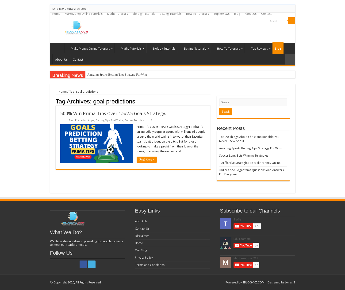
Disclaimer (142, 236)
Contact (266, 13)
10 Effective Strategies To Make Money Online (249, 163)
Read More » (146, 159)
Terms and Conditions (150, 265)
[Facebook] (259, 21)
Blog (237, 13)
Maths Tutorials (117, 13)
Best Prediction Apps (81, 120)
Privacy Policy (144, 257)
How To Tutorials (197, 13)
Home (56, 13)
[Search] (291, 20)
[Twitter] (263, 21)
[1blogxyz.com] (76, 27)
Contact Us (142, 228)
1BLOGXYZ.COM (253, 282)
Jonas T (290, 282)
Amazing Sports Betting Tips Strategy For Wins (117, 74)
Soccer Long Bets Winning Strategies (243, 155)
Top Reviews (222, 13)
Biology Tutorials (144, 13)
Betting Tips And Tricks (109, 120)
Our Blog (141, 250)
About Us (251, 13)
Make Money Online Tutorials (84, 13)
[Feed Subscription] (209, 101)
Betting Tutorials (170, 13)
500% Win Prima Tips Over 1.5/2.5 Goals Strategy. (113, 113)
